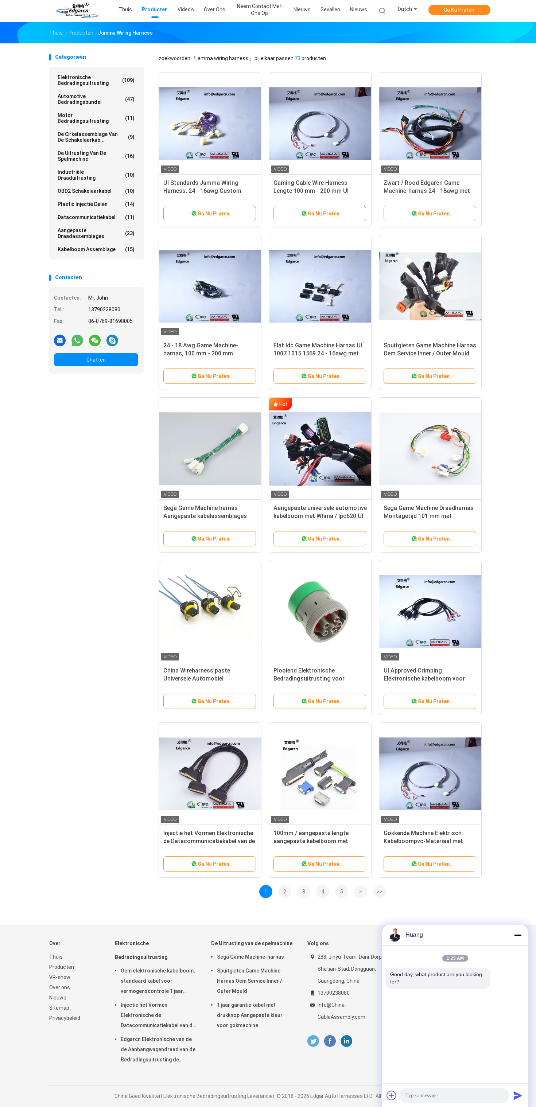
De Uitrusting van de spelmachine (96, 156)
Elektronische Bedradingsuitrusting (96, 80)
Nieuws (358, 9)
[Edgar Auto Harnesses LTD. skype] (112, 340)
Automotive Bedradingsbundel (96, 99)
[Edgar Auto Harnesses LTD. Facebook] (330, 1041)
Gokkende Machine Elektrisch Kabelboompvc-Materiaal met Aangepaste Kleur (423, 841)
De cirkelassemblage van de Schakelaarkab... (96, 137)
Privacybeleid (64, 1018)
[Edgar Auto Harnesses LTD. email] (60, 340)
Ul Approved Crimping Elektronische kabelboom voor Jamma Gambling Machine (424, 678)
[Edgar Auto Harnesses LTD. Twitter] (313, 1041)
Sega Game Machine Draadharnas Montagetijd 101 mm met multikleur (429, 515)
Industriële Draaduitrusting (96, 175)
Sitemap (59, 1008)
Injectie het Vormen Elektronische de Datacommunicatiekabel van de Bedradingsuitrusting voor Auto (209, 841)
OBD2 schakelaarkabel (96, 191)
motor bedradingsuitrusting (96, 118)
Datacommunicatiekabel (96, 217)
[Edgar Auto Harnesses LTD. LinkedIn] (347, 1041)
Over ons (59, 987)
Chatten (96, 360)
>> (379, 891)
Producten (61, 967)
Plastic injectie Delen (96, 204)
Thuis (56, 957)
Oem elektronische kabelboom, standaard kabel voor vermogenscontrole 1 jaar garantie (158, 982)
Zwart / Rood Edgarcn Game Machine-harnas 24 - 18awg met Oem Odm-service (427, 190)
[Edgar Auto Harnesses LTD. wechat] (95, 340)
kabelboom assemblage (96, 249)
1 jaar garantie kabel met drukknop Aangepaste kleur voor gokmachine (250, 1015)
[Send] (518, 1095)
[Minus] (517, 935)
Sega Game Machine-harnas (250, 957)
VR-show (59, 977)
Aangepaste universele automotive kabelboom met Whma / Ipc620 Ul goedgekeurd (320, 515)
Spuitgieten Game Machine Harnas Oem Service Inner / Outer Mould (249, 981)
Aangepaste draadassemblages (96, 233)
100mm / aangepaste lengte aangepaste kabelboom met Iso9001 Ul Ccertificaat (311, 841)
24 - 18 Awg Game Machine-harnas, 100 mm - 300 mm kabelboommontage (200, 353)
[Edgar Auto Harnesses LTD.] (78, 11)
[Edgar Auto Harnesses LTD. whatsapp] (77, 340)
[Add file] (392, 1095)
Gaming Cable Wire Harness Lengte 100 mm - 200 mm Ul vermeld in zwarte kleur (311, 190)
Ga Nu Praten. (459, 10)
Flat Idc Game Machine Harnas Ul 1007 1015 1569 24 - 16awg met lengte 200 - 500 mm (317, 353)
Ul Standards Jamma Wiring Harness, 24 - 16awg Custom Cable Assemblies (202, 190)
